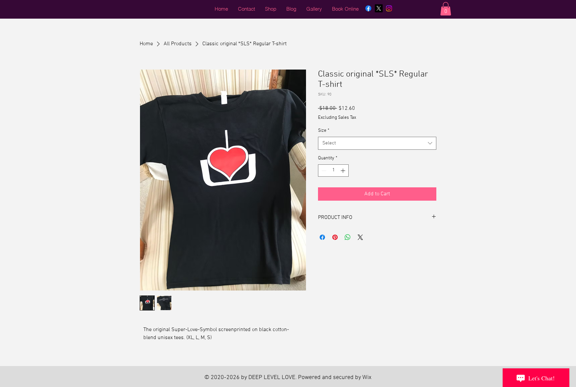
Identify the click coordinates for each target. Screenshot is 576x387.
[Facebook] (368, 8)
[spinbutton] (333, 170)
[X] (379, 8)
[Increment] (343, 170)
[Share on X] (360, 237)
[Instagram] (389, 8)
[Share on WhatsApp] (348, 237)
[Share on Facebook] (322, 237)
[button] (445, 9)
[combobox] (377, 143)
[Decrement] (323, 170)
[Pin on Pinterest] (335, 237)
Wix (366, 377)
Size (323, 130)
